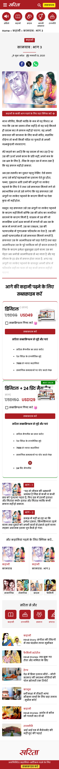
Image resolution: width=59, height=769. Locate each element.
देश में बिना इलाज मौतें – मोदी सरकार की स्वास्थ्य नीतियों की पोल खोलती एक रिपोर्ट (39, 677)
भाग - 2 (29, 512)
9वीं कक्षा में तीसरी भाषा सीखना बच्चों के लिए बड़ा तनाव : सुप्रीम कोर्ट (40, 697)
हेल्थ (25, 670)
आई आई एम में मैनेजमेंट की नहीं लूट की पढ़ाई (38, 732)
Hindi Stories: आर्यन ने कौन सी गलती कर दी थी (38, 714)
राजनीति (25, 622)
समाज (39, 622)
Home (6, 30)
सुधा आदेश (19, 55)
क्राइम (36, 593)
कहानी (16, 30)
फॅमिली (50, 593)
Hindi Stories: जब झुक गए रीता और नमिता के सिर (37, 658)
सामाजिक (9, 593)
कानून (27, 689)
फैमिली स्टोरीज (31, 653)
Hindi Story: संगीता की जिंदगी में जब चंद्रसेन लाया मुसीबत (39, 641)
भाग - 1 (29, 485)
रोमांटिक (22, 593)
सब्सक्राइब (49, 5)
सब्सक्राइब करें (30, 331)
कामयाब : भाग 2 (41, 568)
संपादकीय (53, 622)
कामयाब (7, 568)
